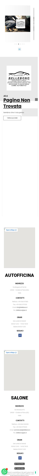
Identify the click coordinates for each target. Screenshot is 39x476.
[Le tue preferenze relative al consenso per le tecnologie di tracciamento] (35, 472)
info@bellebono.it (22, 307)
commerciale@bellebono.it (22, 430)
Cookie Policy (20, 468)
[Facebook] (20, 335)
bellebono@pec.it (21, 310)
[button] (7, 24)
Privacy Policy (20, 463)
